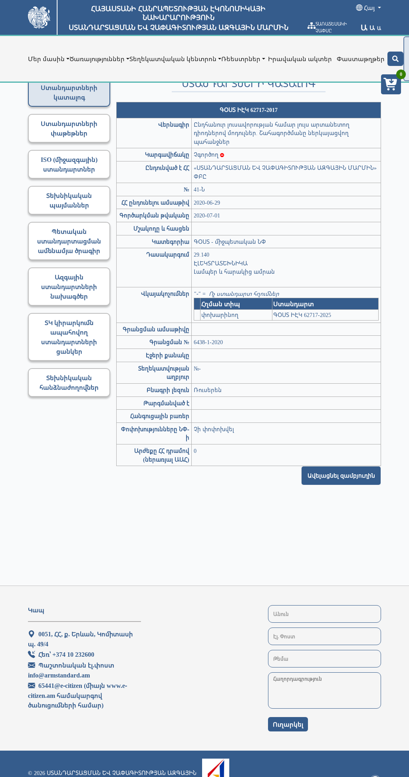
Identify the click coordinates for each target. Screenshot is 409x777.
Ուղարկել (288, 724)
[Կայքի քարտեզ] (312, 25)
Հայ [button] (369, 7)
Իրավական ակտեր (300, 58)
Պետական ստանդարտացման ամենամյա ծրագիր (69, 241)
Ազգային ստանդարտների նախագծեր (69, 287)
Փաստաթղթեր (361, 58)
